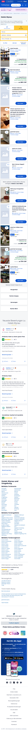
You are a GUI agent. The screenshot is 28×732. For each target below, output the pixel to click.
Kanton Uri (16, 547)
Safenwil (16, 507)
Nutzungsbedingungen (14, 700)
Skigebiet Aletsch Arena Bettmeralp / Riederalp (7, 518)
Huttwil (16, 493)
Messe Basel (4, 523)
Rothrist (16, 491)
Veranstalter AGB (14, 697)
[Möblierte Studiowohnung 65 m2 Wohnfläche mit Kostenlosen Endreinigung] (5, 214)
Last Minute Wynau (6, 580)
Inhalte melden (14, 692)
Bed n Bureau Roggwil (18, 164)
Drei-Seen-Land (18, 529)
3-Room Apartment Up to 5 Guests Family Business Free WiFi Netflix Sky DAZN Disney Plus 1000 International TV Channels (18, 112)
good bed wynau (14, 131)
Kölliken (3, 495)
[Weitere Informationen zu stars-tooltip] (22, 93)
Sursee (16, 501)
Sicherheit (14, 721)
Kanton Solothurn (18, 544)
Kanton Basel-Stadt (6, 557)
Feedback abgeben (14, 623)
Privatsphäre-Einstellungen (14, 706)
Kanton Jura (17, 540)
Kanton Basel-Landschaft (20, 545)
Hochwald (4, 488)
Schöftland (4, 490)
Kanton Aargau (14, 296)
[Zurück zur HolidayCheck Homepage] (5, 5)
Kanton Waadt (5, 545)
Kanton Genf (5, 553)
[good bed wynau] (5, 137)
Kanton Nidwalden (18, 555)
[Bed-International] (5, 76)
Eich (15, 506)
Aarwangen (14, 302)
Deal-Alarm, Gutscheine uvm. (14, 695)
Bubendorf (16, 498)
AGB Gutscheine (14, 715)
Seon (15, 510)
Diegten (3, 507)
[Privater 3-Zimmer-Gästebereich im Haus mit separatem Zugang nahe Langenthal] (5, 96)
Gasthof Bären (14, 267)
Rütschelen (4, 504)
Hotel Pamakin (14, 48)
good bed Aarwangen (16, 249)
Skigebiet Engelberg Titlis (20, 533)
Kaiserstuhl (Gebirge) (19, 517)
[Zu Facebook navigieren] (7, 682)
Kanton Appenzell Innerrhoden (18, 557)
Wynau (3, 491)
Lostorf (16, 503)
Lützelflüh (16, 504)
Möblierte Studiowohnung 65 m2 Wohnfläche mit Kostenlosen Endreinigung (19, 208)
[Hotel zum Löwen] (5, 154)
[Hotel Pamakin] (5, 57)
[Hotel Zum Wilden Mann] (5, 235)
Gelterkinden (17, 490)
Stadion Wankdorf (6, 520)
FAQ (14, 689)
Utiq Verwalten (14, 709)
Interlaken (16, 523)
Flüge (3, 585)
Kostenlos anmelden (20, 9)
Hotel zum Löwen (16, 148)
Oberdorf (16, 500)
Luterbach (4, 494)
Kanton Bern (14, 308)
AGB (14, 712)
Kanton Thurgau (5, 555)
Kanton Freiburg (5, 551)
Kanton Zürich (5, 547)
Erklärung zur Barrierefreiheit (14, 718)
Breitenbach (17, 495)
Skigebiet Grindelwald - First (19, 525)
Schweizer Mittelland (19, 519)
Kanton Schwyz (18, 542)
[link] (22, 5)
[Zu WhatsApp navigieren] (21, 682)
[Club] (9, 10)
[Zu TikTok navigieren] (14, 682)
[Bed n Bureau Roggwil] (5, 170)
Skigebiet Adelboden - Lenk (7, 515)
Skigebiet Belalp (18, 532)
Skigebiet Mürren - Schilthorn (18, 521)
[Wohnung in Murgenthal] (5, 195)
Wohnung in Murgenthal (16, 188)
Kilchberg (16, 508)
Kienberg (16, 494)
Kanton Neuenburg (6, 554)
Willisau (3, 508)
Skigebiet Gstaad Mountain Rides (6, 531)
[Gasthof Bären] (5, 274)
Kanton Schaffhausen (19, 554)
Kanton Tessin (5, 544)
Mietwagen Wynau (6, 583)
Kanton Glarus (17, 551)
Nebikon (16, 497)
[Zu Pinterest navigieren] (17, 682)
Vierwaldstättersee (6, 529)
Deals (3, 1)
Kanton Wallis (5, 540)
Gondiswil (4, 498)
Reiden (3, 503)
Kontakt (19, 1)
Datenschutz (14, 703)
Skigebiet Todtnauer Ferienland (19, 515)
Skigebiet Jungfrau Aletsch (6, 527)
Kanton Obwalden (18, 541)
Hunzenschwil (17, 488)
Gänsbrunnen (5, 493)
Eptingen (4, 501)
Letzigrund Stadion (6, 522)
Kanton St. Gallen (6, 548)
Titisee (15, 530)
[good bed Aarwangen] (5, 255)
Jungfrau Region (5, 525)
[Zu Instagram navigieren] (10, 682)
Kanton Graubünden (6, 541)
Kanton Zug (17, 553)
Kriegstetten (4, 497)
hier (6, 24)
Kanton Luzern (5, 550)
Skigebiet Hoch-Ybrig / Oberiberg (7, 534)
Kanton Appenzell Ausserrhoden (18, 549)
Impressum (14, 724)
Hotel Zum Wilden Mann (16, 227)
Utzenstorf (4, 506)
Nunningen (4, 510)
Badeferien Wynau (6, 582)
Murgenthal (14, 289)
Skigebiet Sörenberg (19, 528)
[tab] (7, 28)
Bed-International (15, 69)
